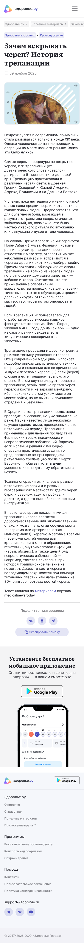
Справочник (13, 811)
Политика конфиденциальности (28, 891)
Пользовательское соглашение (27, 884)
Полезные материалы (20, 818)
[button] (16, 24)
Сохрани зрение (16, 858)
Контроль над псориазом (23, 851)
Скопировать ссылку (44, 632)
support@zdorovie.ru (21, 902)
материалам (45, 591)
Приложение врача (18, 825)
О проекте (12, 804)
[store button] (42, 692)
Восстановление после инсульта (28, 844)
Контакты (11, 877)
